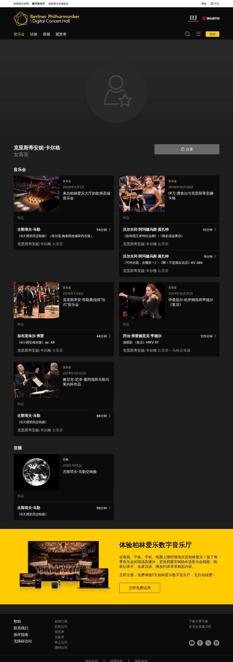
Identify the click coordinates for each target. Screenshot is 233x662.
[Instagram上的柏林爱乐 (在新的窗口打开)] (216, 643)
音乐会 (19, 34)
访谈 (33, 34)
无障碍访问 (23, 641)
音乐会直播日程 (200, 626)
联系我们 (21, 628)
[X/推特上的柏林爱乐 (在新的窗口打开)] (208, 643)
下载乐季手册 (198, 621)
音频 (46, 34)
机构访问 (61, 626)
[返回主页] (46, 19)
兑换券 (59, 637)
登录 (212, 34)
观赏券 (61, 34)
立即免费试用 (140, 587)
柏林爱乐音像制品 (58, 3)
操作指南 (21, 634)
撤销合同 (61, 647)
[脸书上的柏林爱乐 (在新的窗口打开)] (200, 643)
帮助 (203, 3)
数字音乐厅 (38, 3)
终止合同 (61, 642)
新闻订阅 (61, 621)
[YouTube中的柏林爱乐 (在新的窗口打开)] (192, 643)
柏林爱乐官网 (21, 3)
